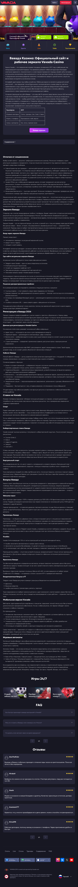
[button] (75, 23)
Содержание (41, 851)
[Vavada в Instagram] (58, 860)
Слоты (7, 851)
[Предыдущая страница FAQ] (32, 741)
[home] (8, 3)
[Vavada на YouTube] (71, 860)
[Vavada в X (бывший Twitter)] (67, 860)
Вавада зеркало (39, 130)
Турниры (30, 851)
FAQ (50, 851)
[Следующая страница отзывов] (45, 837)
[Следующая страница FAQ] (45, 741)
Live (14, 851)
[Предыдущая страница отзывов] (32, 837)
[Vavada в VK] (62, 860)
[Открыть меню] (75, 3)
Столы (21, 851)
